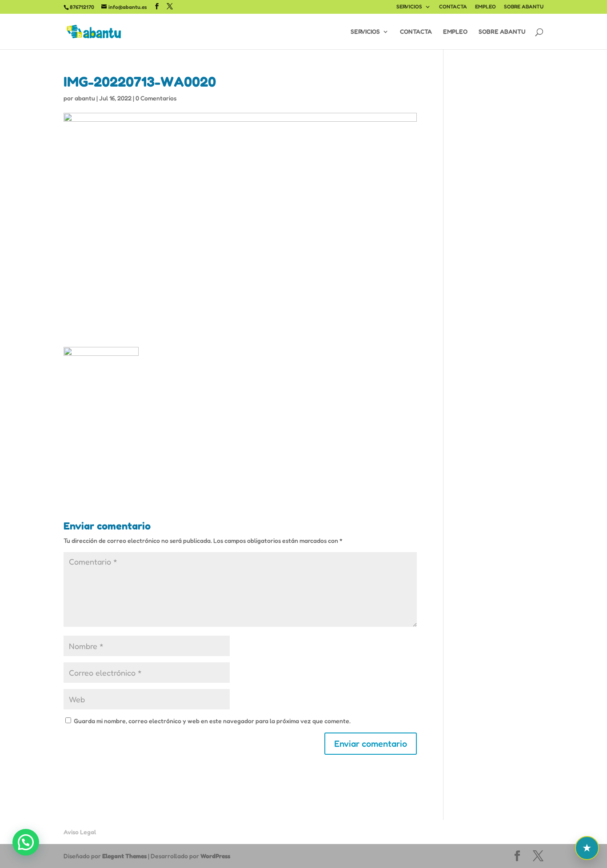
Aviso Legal (80, 832)
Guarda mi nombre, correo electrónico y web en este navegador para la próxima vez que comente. (212, 721)
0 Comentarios (156, 98)
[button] (25, 842)
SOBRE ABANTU (523, 7)
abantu (85, 98)
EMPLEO (485, 7)
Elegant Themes (124, 856)
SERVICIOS (409, 7)
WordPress (215, 856)
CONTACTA (453, 7)
